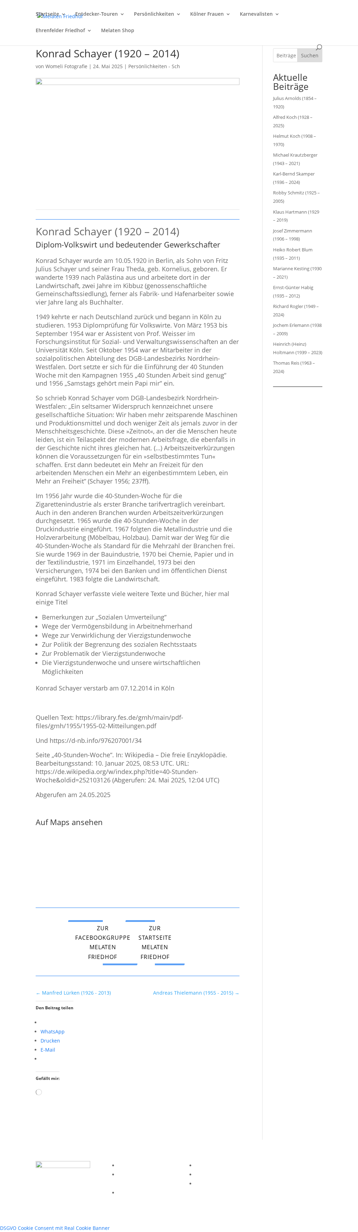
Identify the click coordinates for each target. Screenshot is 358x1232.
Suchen (309, 55)
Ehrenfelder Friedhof (60, 31)
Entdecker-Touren (96, 14)
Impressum (131, 1165)
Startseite (47, 14)
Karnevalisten (256, 14)
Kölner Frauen (207, 14)
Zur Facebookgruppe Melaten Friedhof (102, 942)
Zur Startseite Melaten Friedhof (155, 942)
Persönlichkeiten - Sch (154, 66)
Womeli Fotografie (66, 66)
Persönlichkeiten (154, 14)
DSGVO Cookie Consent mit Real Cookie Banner (55, 1228)
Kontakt (127, 1192)
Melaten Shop (117, 31)
